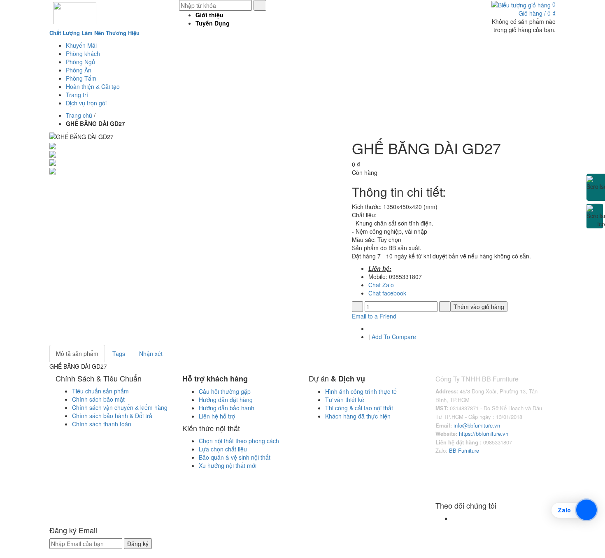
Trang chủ (79, 115)
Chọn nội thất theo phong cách (239, 441)
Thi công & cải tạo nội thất (359, 408)
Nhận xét (151, 353)
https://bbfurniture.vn (482, 433)
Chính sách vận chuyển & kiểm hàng (120, 407)
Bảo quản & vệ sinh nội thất (234, 457)
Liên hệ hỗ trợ (217, 416)
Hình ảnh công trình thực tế (361, 391)
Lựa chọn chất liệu (223, 449)
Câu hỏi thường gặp (225, 391)
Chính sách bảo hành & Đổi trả (112, 416)
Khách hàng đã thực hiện (358, 416)
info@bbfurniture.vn (477, 425)
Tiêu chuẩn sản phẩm (100, 391)
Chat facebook (387, 293)
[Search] (260, 5)
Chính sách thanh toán (101, 424)
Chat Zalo (381, 285)
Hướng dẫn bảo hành (226, 408)
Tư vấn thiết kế (344, 399)
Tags (118, 353)
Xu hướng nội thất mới (227, 465)
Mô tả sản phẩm (77, 353)
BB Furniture (464, 450)
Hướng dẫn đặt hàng (226, 399)
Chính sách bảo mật (98, 399)
